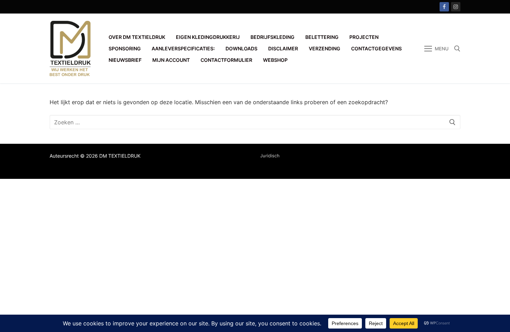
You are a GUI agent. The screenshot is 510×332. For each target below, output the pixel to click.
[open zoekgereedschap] (457, 48)
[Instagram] (455, 6)
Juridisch (270, 155)
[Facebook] (444, 6)
